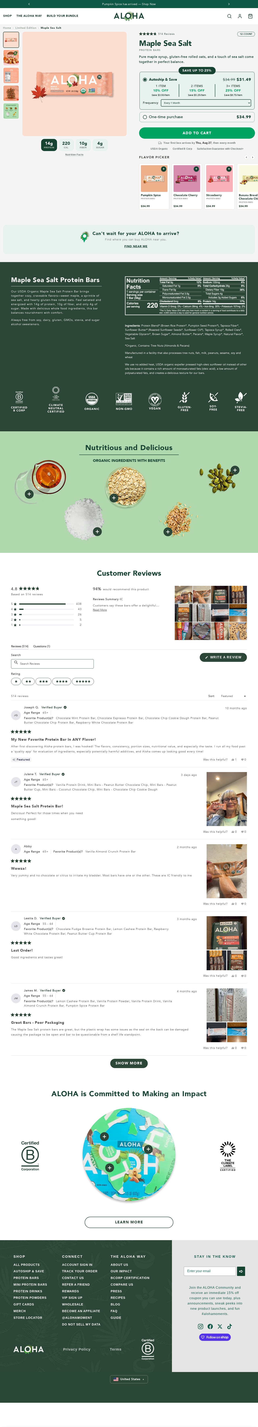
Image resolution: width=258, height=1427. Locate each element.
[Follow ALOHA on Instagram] (201, 1327)
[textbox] (52, 664)
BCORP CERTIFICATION (130, 1278)
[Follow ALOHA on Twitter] (220, 1327)
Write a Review (228, 658)
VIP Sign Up (72, 1297)
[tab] (11, 40)
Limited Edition (25, 28)
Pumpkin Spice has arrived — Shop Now (129, 4)
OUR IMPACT (121, 1271)
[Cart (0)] (250, 16)
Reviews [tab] (19, 647)
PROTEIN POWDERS (30, 1297)
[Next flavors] (252, 157)
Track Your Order (80, 1271)
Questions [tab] (41, 647)
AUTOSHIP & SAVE (29, 1271)
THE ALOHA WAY (29, 16)
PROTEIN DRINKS (28, 1291)
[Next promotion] (229, 4)
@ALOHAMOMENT (77, 1317)
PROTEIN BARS (26, 1278)
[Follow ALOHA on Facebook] (210, 1327)
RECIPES (118, 1297)
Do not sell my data (81, 1324)
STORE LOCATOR (28, 1317)
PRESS (116, 1291)
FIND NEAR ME (136, 246)
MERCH (20, 1311)
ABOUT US (119, 1264)
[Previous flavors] (246, 157)
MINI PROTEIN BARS (30, 1284)
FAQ (114, 1311)
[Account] (239, 16)
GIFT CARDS (24, 1304)
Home (7, 28)
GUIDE (116, 1317)
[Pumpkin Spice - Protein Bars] (154, 178)
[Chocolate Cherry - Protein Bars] (187, 178)
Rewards (70, 1291)
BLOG (115, 1304)
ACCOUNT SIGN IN (77, 1264)
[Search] (229, 16)
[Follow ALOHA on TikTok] (230, 1327)
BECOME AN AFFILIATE (81, 1311)
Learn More (129, 1222)
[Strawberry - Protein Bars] (219, 178)
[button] (157, 34)
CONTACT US (73, 1278)
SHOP (7, 16)
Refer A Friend (76, 1284)
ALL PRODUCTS (27, 1264)
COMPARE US (122, 1284)
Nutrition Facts (74, 154)
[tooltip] (121, 599)
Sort (211, 696)
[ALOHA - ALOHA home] (129, 16)
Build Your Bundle (62, 16)
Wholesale (72, 1304)
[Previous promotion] (29, 4)
